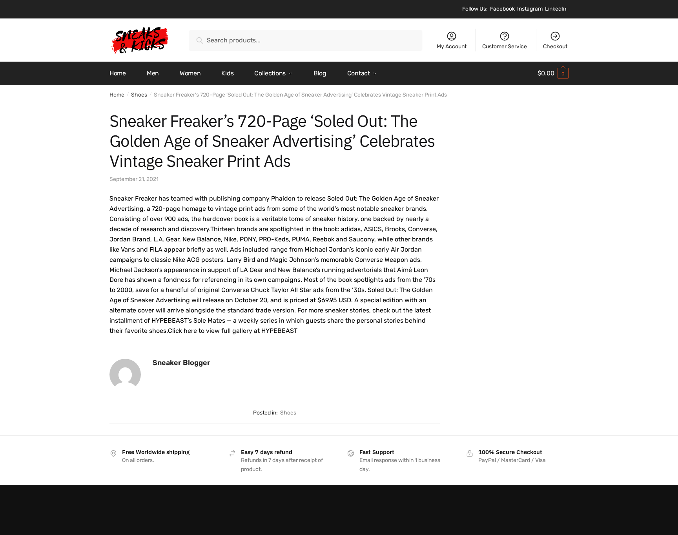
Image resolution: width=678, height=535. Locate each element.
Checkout (555, 46)
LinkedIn (555, 8)
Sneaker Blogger (181, 362)
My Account (452, 46)
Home (116, 94)
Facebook (502, 8)
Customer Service (504, 46)
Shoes (139, 94)
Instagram (530, 8)
